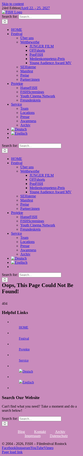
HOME (23, 327)
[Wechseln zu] (19, 129)
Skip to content (13, 4)
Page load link (12, 452)
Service (24, 360)
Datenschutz (59, 436)
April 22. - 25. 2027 (35, 8)
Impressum (33, 436)
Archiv (60, 432)
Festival (24, 338)
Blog (21, 432)
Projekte (24, 349)
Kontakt (40, 432)
